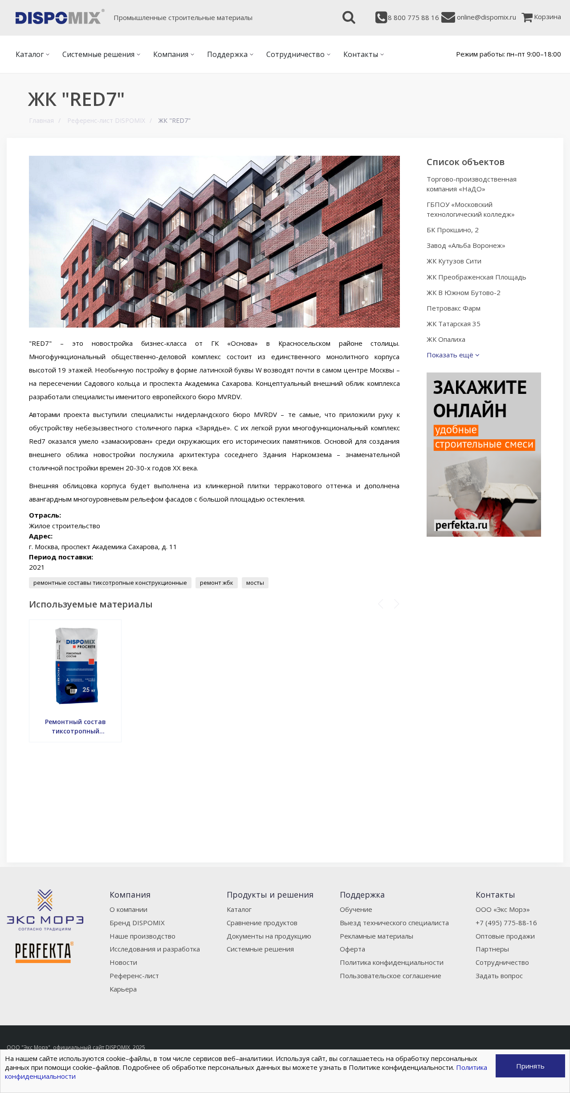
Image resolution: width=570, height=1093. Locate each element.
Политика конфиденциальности (392, 962)
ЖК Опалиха (446, 339)
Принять (530, 1065)
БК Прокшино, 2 (453, 229)
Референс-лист (134, 975)
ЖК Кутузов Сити (454, 260)
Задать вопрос (499, 975)
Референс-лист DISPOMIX (106, 120)
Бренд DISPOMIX (137, 922)
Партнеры (492, 948)
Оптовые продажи (505, 935)
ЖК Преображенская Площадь (476, 276)
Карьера (123, 988)
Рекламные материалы (376, 935)
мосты (255, 583)
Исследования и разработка (155, 948)
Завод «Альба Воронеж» (466, 245)
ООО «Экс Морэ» (503, 909)
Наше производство (142, 935)
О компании (128, 909)
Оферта (352, 948)
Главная (41, 120)
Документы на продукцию (269, 935)
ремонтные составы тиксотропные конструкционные (110, 583)
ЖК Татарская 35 (453, 323)
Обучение (356, 909)
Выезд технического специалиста (394, 922)
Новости (123, 962)
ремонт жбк (216, 583)
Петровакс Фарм (453, 308)
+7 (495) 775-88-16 (506, 922)
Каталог (239, 909)
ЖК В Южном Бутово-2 (464, 292)
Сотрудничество (502, 962)
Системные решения (260, 948)
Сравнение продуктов (262, 922)
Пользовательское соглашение (390, 975)
